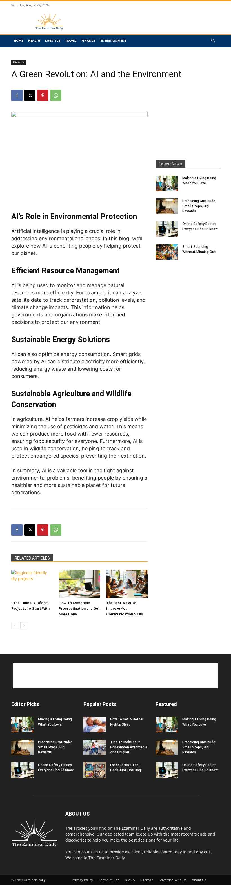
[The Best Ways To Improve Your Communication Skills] (127, 584)
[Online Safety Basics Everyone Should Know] (167, 229)
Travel (70, 40)
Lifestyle (52, 40)
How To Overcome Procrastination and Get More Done (79, 608)
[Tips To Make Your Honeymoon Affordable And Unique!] (94, 747)
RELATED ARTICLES (32, 558)
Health (34, 40)
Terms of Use (108, 879)
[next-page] (23, 625)
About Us (199, 879)
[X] (29, 95)
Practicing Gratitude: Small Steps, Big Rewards (199, 206)
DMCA (130, 879)
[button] (213, 40)
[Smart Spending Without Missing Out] (167, 252)
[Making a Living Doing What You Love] (167, 183)
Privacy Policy (82, 879)
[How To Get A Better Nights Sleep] (94, 724)
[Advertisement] (153, 25)
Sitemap (146, 879)
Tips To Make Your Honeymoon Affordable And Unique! (128, 747)
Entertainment (113, 40)
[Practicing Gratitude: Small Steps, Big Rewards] (167, 206)
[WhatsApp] (55, 95)
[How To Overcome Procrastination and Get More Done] (79, 584)
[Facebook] (17, 95)
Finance (88, 40)
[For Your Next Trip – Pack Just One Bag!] (94, 770)
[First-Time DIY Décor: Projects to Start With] (32, 584)
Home (18, 40)
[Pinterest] (42, 95)
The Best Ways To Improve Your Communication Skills (124, 608)
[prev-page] (14, 625)
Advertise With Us (172, 879)
